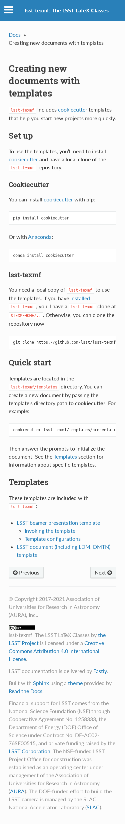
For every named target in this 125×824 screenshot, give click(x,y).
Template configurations (53, 538)
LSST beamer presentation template (58, 522)
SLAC (93, 807)
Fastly (100, 671)
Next (101, 572)
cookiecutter (72, 109)
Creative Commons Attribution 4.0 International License (56, 651)
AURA (17, 791)
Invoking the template (50, 530)
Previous (28, 572)
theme (75, 683)
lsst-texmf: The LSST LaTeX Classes (67, 10)
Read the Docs (25, 691)
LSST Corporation (29, 751)
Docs (15, 34)
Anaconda (40, 236)
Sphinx (41, 683)
